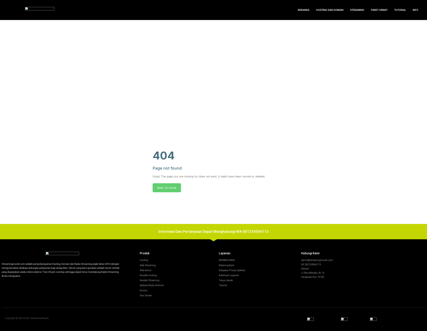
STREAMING (357, 10)
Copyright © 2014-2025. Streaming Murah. (27, 318)
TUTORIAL (400, 10)
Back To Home (166, 187)
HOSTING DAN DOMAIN (329, 10)
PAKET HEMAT (379, 10)
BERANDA (303, 10)
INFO (415, 10)
